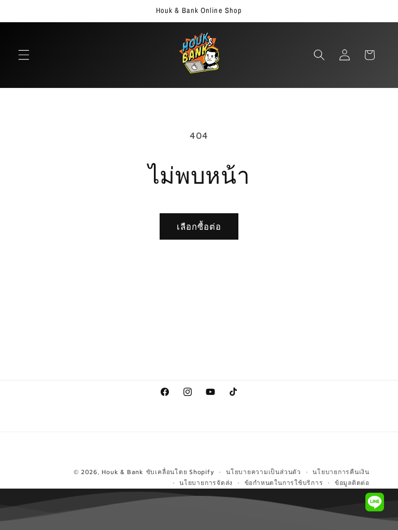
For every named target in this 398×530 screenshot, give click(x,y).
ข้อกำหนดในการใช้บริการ (284, 483)
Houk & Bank (122, 472)
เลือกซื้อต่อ (199, 226)
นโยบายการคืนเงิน (340, 472)
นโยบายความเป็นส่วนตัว (263, 472)
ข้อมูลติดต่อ (352, 483)
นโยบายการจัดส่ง (206, 483)
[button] (23, 54)
